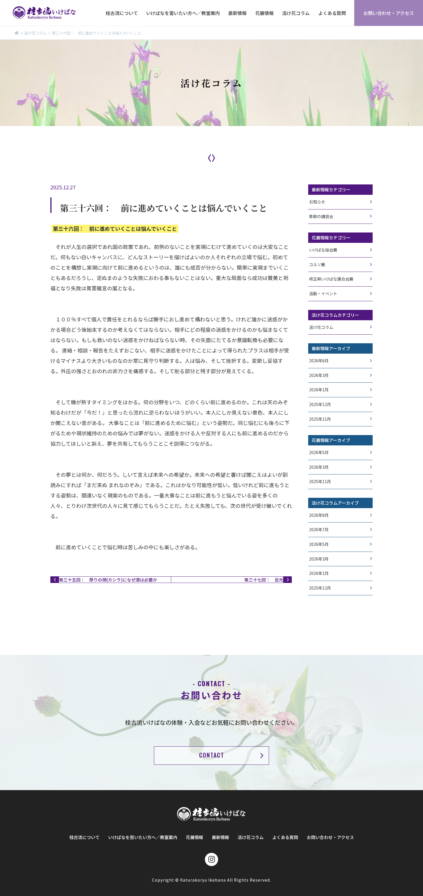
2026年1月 (319, 389)
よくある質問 (332, 13)
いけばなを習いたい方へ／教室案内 (183, 13)
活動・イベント (323, 293)
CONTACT (211, 755)
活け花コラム (296, 13)
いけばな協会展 (323, 250)
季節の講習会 (321, 216)
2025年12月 (320, 404)
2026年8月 (319, 515)
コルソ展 (317, 264)
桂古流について (122, 13)
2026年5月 (319, 452)
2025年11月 (320, 419)
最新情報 (237, 13)
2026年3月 (319, 375)
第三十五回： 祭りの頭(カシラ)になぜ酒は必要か (108, 580)
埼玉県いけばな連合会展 (331, 279)
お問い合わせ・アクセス (388, 12)
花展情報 (264, 13)
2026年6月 (319, 360)
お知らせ (317, 202)
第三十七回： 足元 (263, 580)
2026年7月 (319, 529)
